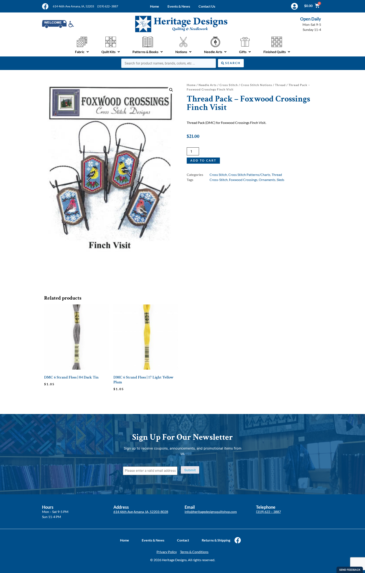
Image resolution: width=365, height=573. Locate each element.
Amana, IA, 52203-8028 (150, 512)
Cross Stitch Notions (256, 85)
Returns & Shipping (216, 540)
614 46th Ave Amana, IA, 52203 (73, 6)
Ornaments (267, 180)
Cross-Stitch (219, 180)
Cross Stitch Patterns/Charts (249, 175)
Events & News (179, 6)
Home (154, 6)
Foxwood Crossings (243, 180)
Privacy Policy (167, 552)
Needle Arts (208, 85)
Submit (190, 470)
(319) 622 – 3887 (268, 512)
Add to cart (203, 160)
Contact (183, 540)
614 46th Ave (123, 512)
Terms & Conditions (194, 552)
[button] (171, 90)
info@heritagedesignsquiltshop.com (211, 512)
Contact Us (207, 6)
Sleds (280, 180)
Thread (280, 85)
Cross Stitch (228, 85)
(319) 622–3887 (107, 6)
